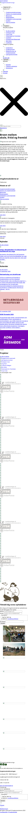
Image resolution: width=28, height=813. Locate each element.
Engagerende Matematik (13, 39)
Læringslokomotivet (11, 54)
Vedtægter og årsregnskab (13, 19)
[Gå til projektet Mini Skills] (3, 367)
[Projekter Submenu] (10, 26)
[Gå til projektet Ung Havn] (3, 363)
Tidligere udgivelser (11, 66)
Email (2, 613)
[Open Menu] (0, 4)
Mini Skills (9, 41)
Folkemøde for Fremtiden (13, 36)
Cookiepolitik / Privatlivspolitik (8, 812)
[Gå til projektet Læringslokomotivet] (6, 360)
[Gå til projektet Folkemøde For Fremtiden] (8, 369)
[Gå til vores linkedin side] (3, 765)
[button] (14, 102)
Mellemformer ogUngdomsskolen (11, 52)
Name (2, 611)
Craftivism (9, 43)
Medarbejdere (10, 17)
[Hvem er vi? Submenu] (11, 7)
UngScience (9, 48)
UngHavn (8, 38)
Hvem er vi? (7, 7)
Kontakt (5, 73)
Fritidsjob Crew (10, 33)
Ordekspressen (10, 49)
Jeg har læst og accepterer (9, 618)
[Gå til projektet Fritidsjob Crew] (5, 362)
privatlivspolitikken (13, 619)
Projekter (6, 26)
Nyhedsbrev (9, 68)
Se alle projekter (10, 31)
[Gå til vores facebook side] (1, 765)
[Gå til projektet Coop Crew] (3, 371)
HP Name (3, 621)
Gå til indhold (4, 1)
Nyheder (6, 59)
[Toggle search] (1, 76)
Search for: (3, 78)
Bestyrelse (9, 16)
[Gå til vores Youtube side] (6, 765)
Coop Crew (9, 34)
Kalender (5, 71)
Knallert (8, 21)
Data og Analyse (10, 22)
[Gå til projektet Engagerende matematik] (7, 358)
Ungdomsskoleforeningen (13, 12)
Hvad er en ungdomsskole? (13, 14)
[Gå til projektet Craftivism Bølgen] (5, 365)
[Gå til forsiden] (7, 2)
